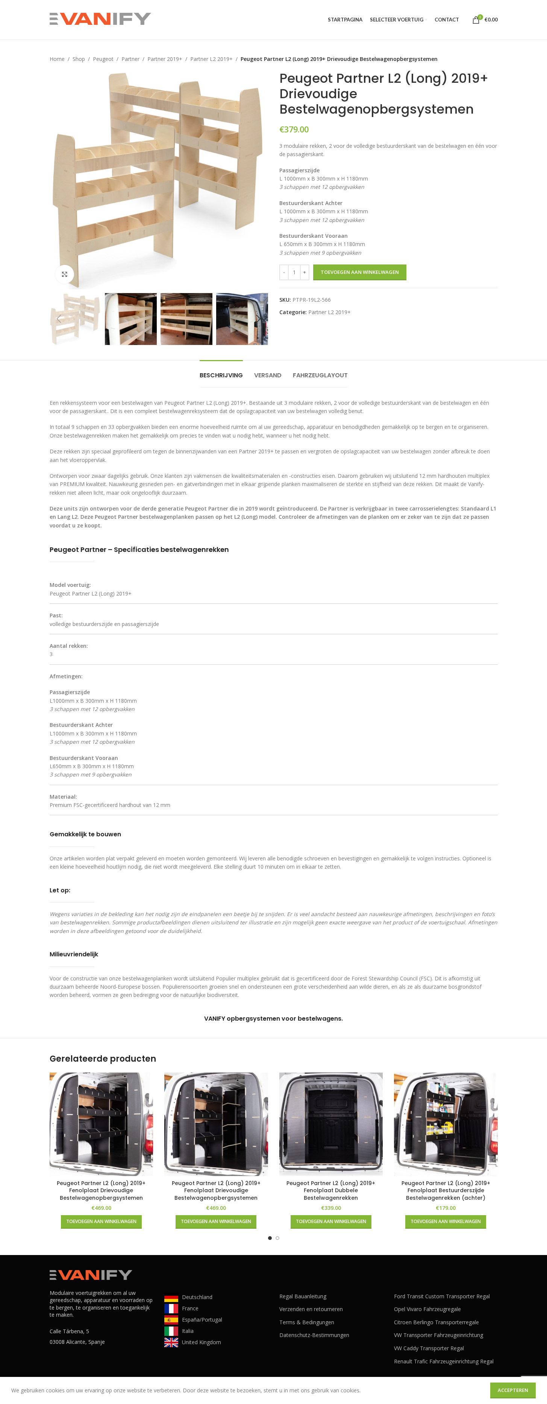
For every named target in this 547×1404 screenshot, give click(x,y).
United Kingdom (201, 1342)
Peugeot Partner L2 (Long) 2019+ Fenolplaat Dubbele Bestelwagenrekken (330, 1190)
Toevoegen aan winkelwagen (360, 272)
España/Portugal (202, 1319)
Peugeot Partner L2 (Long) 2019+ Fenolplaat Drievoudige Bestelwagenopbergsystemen (101, 1190)
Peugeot (103, 58)
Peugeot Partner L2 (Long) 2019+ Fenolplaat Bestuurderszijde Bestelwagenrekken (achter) (446, 1190)
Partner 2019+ (164, 58)
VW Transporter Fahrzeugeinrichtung (438, 1335)
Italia (188, 1330)
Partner (130, 58)
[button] (59, 319)
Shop (79, 58)
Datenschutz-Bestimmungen (314, 1335)
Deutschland (197, 1297)
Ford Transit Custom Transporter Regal (442, 1296)
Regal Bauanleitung (302, 1296)
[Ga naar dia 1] (270, 1238)
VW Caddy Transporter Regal (429, 1348)
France (190, 1308)
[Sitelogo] (100, 19)
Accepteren (513, 1390)
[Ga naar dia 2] (277, 1238)
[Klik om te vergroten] (64, 274)
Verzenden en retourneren (311, 1309)
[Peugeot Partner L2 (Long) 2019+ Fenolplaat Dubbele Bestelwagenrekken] (331, 1124)
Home (57, 58)
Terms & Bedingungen (306, 1322)
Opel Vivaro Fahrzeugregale (427, 1309)
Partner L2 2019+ (211, 58)
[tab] (221, 371)
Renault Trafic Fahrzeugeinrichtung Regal (444, 1361)
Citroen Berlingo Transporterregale (436, 1322)
